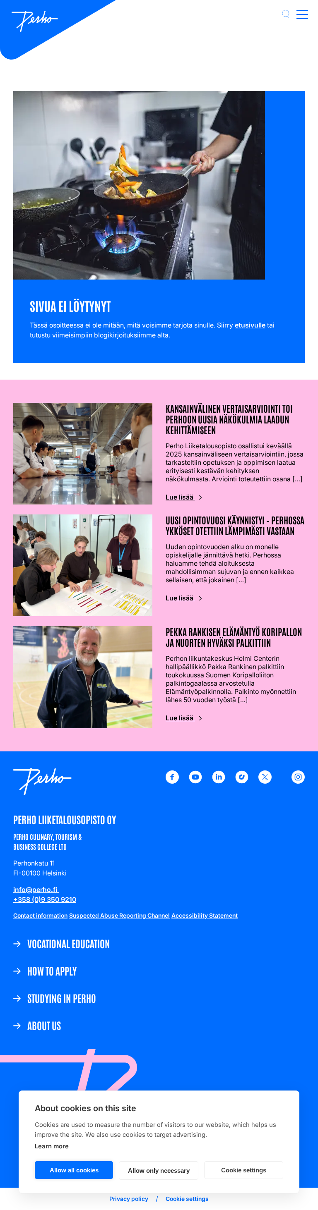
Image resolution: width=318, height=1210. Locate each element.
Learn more (52, 1146)
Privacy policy (128, 1198)
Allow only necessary (159, 1170)
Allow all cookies (74, 1170)
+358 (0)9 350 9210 (44, 899)
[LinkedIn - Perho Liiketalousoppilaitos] (218, 781)
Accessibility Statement (204, 915)
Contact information (40, 915)
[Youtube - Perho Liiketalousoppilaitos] (195, 781)
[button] (286, 14)
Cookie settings (243, 1170)
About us (44, 1025)
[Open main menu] (302, 14)
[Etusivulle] (35, 22)
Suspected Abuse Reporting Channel (119, 915)
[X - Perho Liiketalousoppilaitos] (265, 781)
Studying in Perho (61, 998)
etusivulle (250, 325)
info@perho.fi (36, 889)
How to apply (52, 970)
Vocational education (68, 943)
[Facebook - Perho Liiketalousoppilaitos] (172, 781)
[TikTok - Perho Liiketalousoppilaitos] (241, 781)
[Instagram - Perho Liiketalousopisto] (298, 781)
